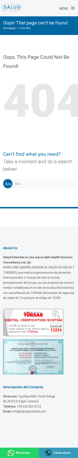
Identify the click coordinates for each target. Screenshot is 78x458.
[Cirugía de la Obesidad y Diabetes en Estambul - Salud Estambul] (12, 8)
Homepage (9, 28)
